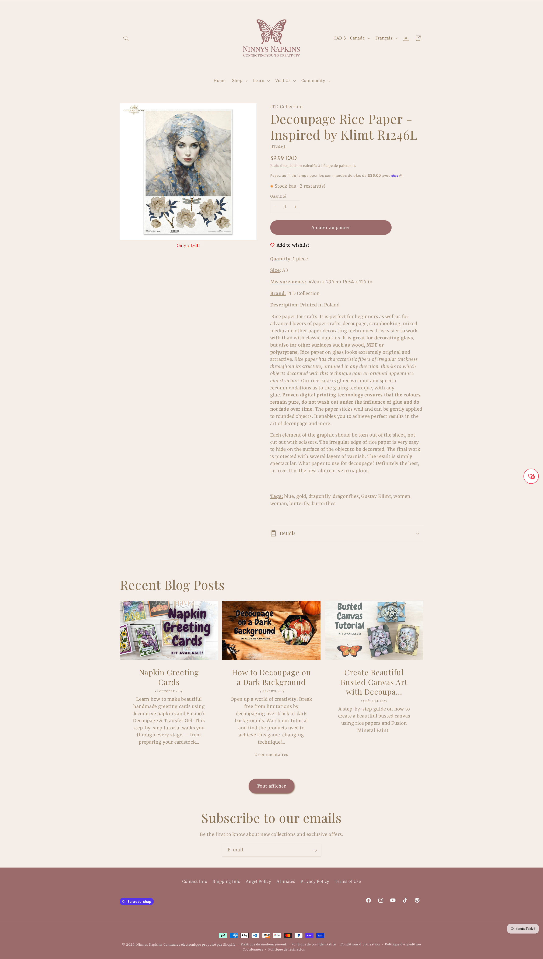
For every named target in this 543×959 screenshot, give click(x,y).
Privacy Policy (315, 881)
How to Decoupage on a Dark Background (271, 677)
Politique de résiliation (286, 949)
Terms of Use (348, 881)
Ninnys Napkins (149, 944)
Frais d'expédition (286, 166)
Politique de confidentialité (313, 944)
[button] (126, 38)
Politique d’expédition (403, 944)
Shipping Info (227, 881)
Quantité (278, 196)
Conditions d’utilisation (360, 944)
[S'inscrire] (315, 850)
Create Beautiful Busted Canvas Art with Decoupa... (374, 681)
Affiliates (286, 881)
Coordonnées (253, 949)
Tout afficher (271, 786)
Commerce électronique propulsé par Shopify (200, 944)
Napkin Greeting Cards (169, 677)
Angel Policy (258, 881)
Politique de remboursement (264, 944)
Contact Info (194, 881)
